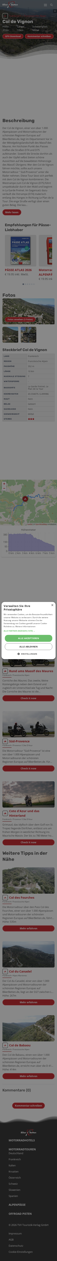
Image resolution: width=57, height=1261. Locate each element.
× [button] (52, 605)
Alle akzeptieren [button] (28, 638)
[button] (28, 630)
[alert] (28, 630)
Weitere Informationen (25, 626)
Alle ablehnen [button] (28, 646)
